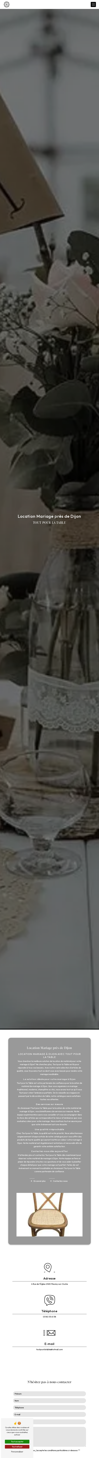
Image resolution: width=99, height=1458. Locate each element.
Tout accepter (17, 1441)
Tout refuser (17, 1446)
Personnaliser (17, 1451)
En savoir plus (40, 1181)
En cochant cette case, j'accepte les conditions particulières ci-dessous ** (47, 1450)
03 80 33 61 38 (49, 1316)
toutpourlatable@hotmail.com (49, 1349)
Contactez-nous (60, 1181)
